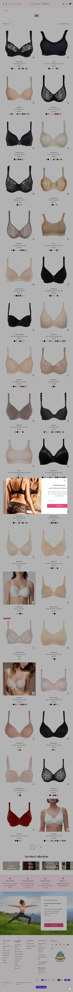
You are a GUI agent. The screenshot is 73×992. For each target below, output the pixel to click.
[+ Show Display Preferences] (70, 989)
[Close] (65, 480)
